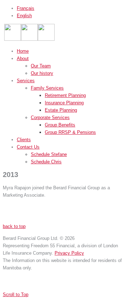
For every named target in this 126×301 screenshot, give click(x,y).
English (24, 15)
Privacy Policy (69, 253)
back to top (14, 226)
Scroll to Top (15, 294)
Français (25, 8)
